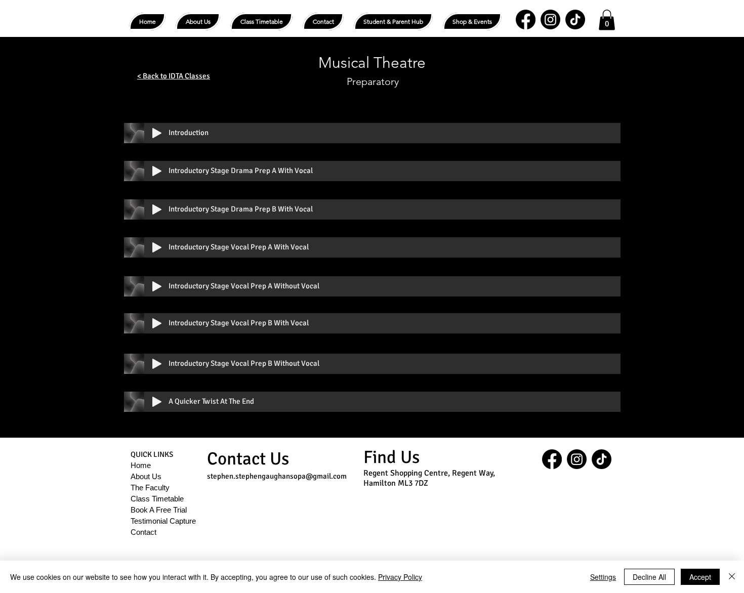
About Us (146, 476)
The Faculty (150, 487)
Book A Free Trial (159, 509)
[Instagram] (550, 19)
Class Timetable (157, 498)
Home (141, 465)
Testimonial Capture (163, 521)
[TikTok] (575, 19)
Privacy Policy (400, 577)
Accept (700, 577)
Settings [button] (603, 577)
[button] (393, 21)
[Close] (732, 577)
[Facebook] (525, 19)
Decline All (649, 577)
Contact (143, 532)
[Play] (156, 133)
